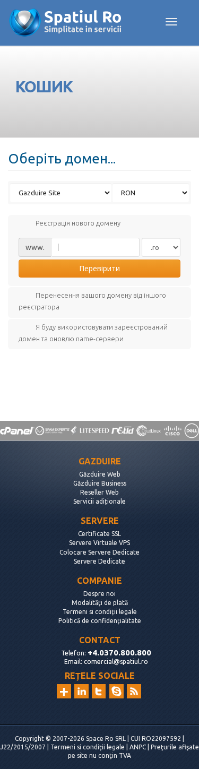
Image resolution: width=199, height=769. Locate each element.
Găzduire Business (99, 483)
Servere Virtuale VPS (99, 542)
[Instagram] (64, 691)
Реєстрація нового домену (78, 223)
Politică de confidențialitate (99, 620)
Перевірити (99, 268)
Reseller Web (99, 492)
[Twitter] (99, 691)
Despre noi (99, 593)
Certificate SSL (99, 533)
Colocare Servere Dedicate (99, 552)
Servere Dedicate (99, 561)
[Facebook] (116, 691)
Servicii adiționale (99, 501)
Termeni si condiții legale (100, 611)
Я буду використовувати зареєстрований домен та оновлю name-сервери (93, 332)
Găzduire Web (99, 474)
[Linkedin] (81, 691)
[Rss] (134, 691)
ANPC (137, 747)
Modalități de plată (100, 602)
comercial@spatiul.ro (116, 661)
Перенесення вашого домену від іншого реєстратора (92, 301)
